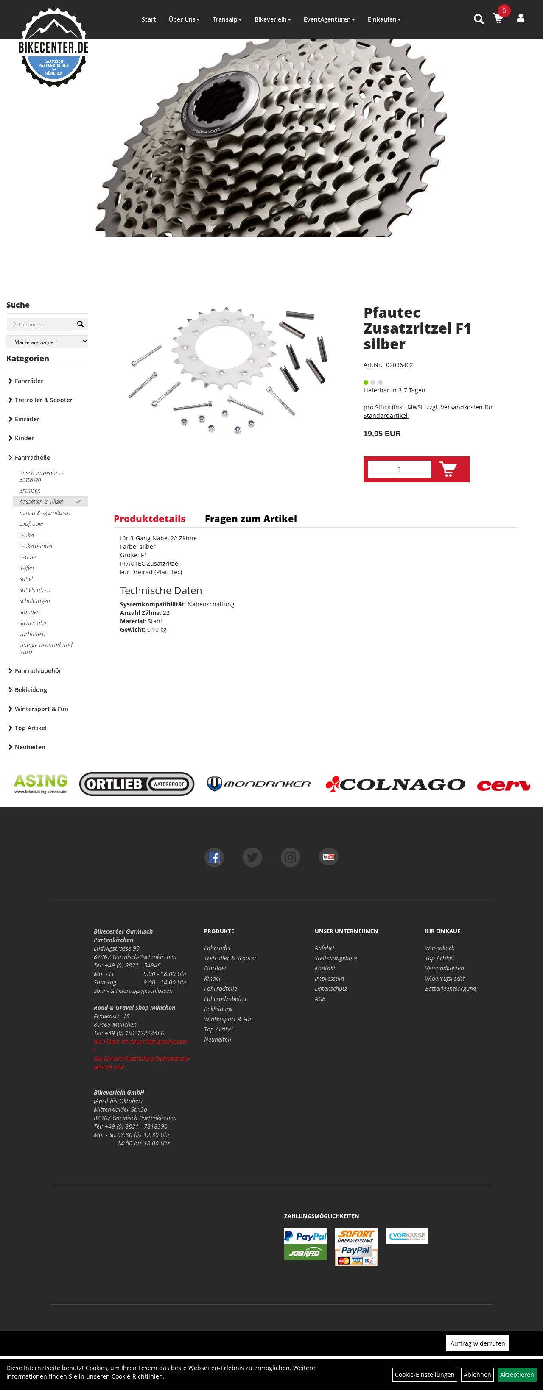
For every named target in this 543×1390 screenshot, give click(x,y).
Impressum (329, 978)
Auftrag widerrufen (478, 1343)
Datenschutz (331, 988)
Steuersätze (33, 623)
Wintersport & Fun (41, 709)
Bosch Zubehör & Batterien (41, 476)
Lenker (27, 535)
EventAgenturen (327, 19)
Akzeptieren (517, 1375)
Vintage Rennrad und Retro (46, 648)
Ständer (29, 612)
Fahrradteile (32, 457)
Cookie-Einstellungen (425, 1375)
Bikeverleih (271, 19)
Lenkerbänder (36, 546)
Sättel (26, 579)
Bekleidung (31, 690)
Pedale (27, 557)
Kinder (24, 438)
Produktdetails (150, 518)
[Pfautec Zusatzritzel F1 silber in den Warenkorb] (448, 469)
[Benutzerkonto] (521, 17)
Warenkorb (440, 948)
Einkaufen (382, 19)
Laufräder (31, 524)
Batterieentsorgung (450, 988)
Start (149, 19)
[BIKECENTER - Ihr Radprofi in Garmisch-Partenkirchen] (54, 47)
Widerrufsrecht (445, 978)
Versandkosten (444, 968)
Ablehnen (477, 1375)
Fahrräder (29, 381)
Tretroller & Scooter (44, 400)
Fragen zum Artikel (251, 518)
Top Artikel (31, 728)
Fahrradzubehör (38, 671)
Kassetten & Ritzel (41, 502)
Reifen (26, 568)
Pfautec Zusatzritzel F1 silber (418, 328)
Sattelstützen (34, 590)
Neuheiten (30, 747)
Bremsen (30, 490)
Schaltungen (34, 601)
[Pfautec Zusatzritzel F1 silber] (227, 370)
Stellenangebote (336, 958)
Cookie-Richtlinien (137, 1376)
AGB (320, 999)
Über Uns (182, 19)
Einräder (27, 419)
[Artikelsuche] (479, 20)
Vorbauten (32, 634)
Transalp (225, 19)
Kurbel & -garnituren (44, 513)
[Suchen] (80, 324)
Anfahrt (325, 948)
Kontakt (325, 968)
